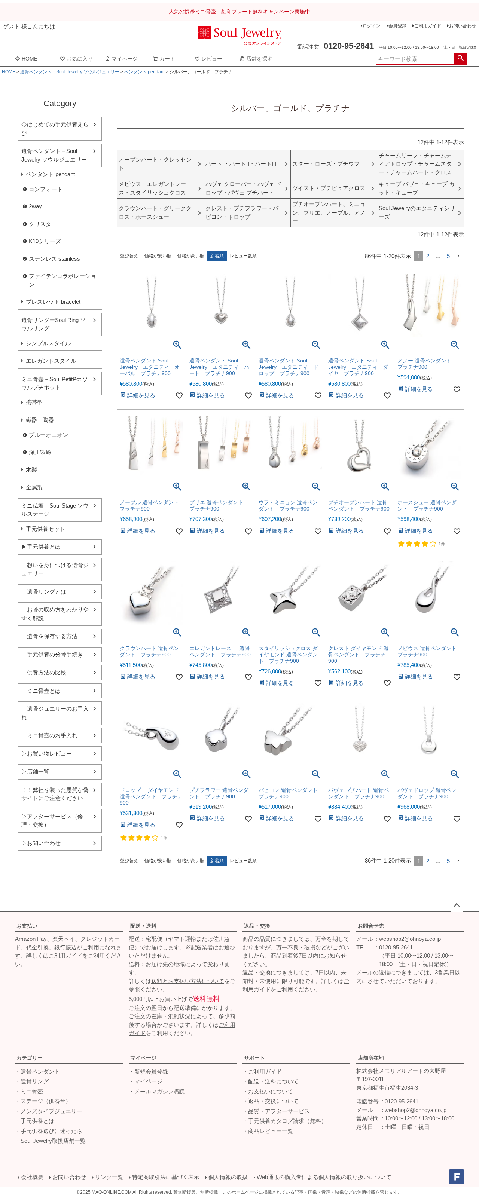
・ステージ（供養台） (43, 1101)
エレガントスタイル (51, 361)
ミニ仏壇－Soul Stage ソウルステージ (55, 509)
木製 (31, 469)
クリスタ (40, 224)
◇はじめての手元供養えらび (55, 128)
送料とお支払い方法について (187, 981)
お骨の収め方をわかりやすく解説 (55, 613)
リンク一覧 (109, 1177)
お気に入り (80, 59)
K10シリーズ (45, 241)
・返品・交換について (270, 1101)
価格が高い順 (190, 255)
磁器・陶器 (40, 420)
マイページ (125, 59)
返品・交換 (257, 926)
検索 (460, 58)
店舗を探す (259, 59)
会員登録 (397, 25)
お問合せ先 (371, 926)
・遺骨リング (32, 1081)
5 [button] (448, 256)
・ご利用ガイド (262, 1071)
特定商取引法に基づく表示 (165, 1177)
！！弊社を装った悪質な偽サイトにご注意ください (55, 794)
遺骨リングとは (43, 591)
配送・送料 (143, 926)
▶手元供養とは (41, 547)
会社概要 (32, 1177)
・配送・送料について (270, 1081)
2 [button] (427, 256)
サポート (254, 1058)
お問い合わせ (462, 25)
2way (35, 206)
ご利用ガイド (427, 25)
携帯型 (34, 402)
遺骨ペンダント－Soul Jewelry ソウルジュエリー (69, 71)
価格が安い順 (157, 255)
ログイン (372, 25)
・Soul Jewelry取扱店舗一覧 (50, 1141)
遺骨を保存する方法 (49, 636)
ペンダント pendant (144, 71)
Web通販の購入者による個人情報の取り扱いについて (324, 1177)
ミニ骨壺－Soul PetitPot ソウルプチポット (54, 383)
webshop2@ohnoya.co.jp (410, 939)
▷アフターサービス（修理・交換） (52, 820)
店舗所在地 (371, 1058)
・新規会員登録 (148, 1071)
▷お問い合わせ (41, 843)
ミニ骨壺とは (41, 691)
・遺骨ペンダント (37, 1071)
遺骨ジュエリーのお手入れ (55, 712)
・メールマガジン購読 (157, 1091)
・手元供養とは (34, 1121)
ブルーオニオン (48, 435)
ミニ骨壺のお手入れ (49, 735)
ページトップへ (457, 906)
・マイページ (145, 1081)
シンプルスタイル (48, 343)
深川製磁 (40, 452)
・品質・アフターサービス (276, 1111)
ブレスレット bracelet (53, 302)
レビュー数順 (243, 255)
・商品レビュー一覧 (267, 1131)
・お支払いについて (267, 1091)
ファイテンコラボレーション (62, 280)
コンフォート (45, 189)
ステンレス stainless (54, 258)
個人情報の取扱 (228, 1177)
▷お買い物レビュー (46, 753)
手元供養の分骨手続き (52, 654)
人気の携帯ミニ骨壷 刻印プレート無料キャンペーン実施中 (239, 12)
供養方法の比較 (43, 672)
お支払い (26, 926)
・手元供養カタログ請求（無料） (284, 1121)
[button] (458, 256)
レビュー (211, 59)
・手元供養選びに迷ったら (48, 1131)
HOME (29, 59)
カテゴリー (29, 1058)
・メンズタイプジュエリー (48, 1111)
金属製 (34, 487)
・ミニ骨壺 (29, 1091)
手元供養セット (45, 529)
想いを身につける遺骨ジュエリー (55, 569)
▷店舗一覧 (35, 771)
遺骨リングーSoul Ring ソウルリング (53, 324)
